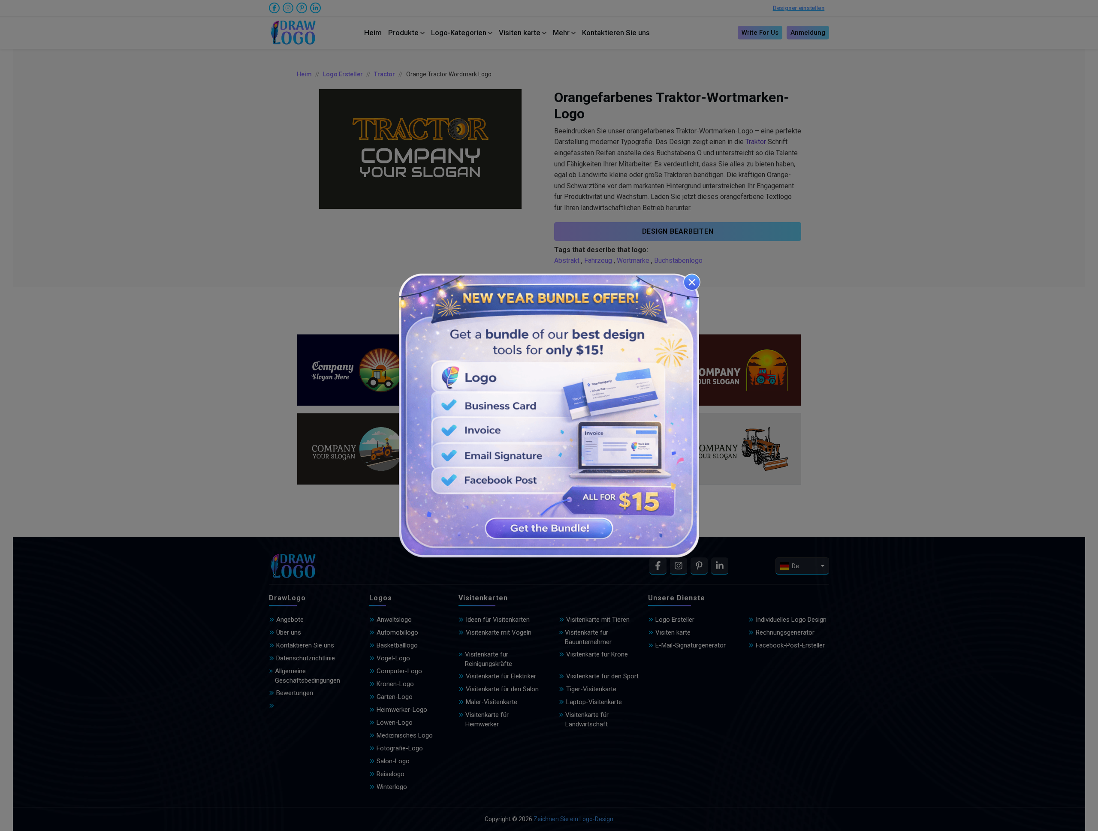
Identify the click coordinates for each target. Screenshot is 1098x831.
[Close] (691, 282)
